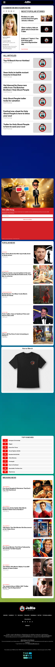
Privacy (27, 625)
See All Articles (24, 49)
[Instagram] (29, 621)
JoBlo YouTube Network (46, 635)
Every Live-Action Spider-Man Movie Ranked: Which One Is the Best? (14, 508)
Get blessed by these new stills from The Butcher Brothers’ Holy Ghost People (16, 87)
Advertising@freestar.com (33, 643)
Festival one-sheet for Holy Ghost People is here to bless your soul (16, 113)
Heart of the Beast (13, 465)
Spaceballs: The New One (15, 468)
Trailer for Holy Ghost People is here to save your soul (16, 125)
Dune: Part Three (13, 447)
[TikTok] (32, 621)
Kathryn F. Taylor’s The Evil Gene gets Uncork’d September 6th (30, 41)
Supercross (10, 47)
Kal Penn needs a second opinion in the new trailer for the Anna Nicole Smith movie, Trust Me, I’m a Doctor (16, 274)
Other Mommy (12, 458)
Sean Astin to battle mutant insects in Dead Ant (16, 73)
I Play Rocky (12, 472)
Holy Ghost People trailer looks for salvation (14, 99)
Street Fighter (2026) (14, 451)
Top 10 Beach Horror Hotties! (16, 60)
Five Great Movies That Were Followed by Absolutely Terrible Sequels (16, 548)
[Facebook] (27, 621)
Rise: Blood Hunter (7, 46)
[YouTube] (22, 621)
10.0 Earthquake (8, 48)
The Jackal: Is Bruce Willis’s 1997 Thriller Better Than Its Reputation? (15, 587)
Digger (10, 444)
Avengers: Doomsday (14, 440)
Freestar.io (27, 642)
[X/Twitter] (25, 621)
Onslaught (11, 461)
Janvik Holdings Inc (26, 635)
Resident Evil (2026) (14, 454)
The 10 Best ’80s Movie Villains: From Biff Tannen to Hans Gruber (16, 567)
